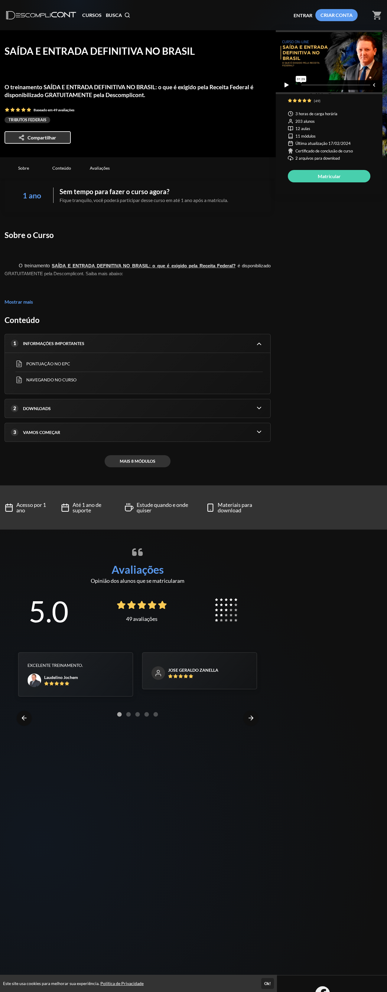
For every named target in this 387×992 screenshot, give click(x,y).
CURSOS (92, 15)
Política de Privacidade (122, 983)
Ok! (267, 983)
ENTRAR (303, 15)
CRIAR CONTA (336, 15)
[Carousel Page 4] (146, 714)
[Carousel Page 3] (137, 714)
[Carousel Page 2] (128, 714)
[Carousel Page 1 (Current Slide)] (119, 714)
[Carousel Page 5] (155, 714)
